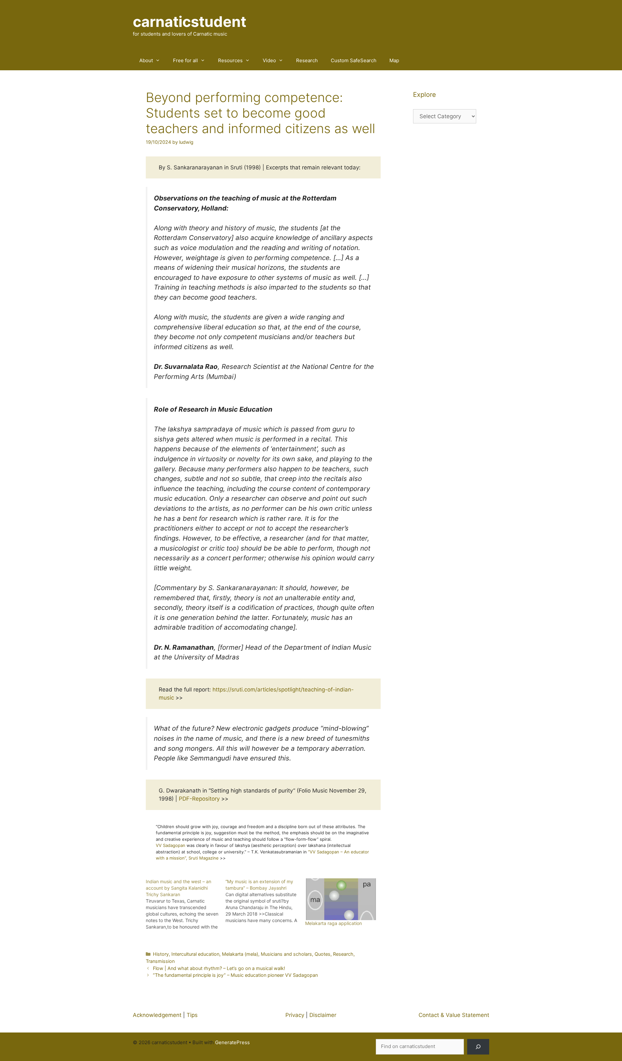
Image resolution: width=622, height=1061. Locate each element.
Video (269, 60)
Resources (230, 60)
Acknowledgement (157, 1015)
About (146, 60)
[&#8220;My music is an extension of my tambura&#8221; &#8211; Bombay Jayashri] (265, 901)
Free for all (185, 60)
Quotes (322, 954)
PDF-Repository (199, 798)
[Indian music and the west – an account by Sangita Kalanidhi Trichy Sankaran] (185, 904)
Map (394, 60)
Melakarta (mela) (240, 954)
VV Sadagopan (170, 845)
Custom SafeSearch (353, 60)
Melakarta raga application (333, 923)
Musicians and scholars (286, 954)
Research (307, 60)
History (161, 954)
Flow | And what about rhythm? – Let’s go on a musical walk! (219, 968)
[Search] (478, 1047)
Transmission (160, 961)
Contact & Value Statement (454, 1015)
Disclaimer (322, 1015)
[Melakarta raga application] (341, 899)
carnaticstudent (189, 21)
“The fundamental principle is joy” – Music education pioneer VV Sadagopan (235, 975)
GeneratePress (232, 1042)
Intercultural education (195, 954)
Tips (192, 1015)
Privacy (294, 1015)
